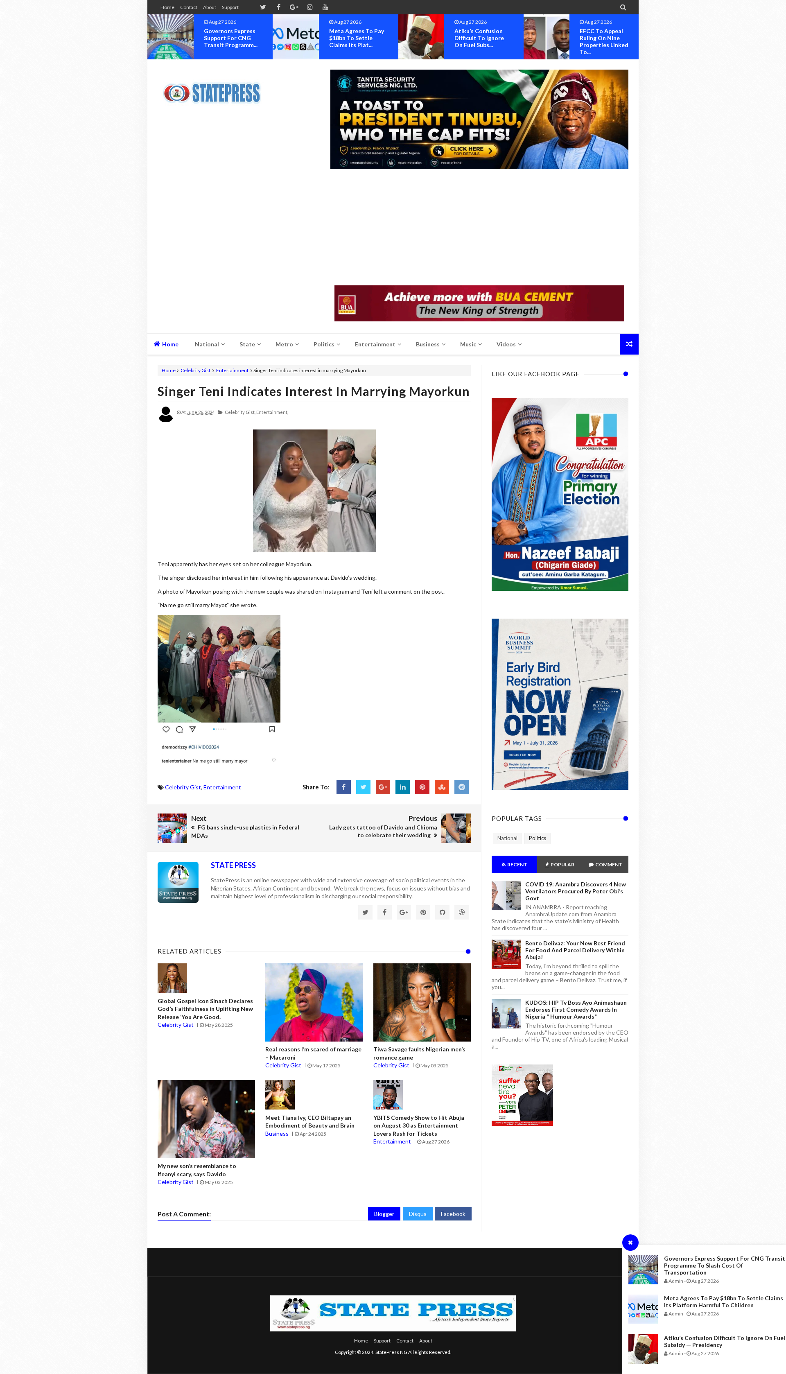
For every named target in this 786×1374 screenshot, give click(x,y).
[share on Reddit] (461, 787)
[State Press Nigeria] (216, 88)
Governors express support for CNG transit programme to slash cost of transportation (724, 1265)
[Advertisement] (479, 228)
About (209, 7)
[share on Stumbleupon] (442, 787)
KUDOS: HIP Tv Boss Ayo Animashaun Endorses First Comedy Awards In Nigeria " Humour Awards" (576, 1009)
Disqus (418, 1213)
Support (230, 7)
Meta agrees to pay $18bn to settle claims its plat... (231, 37)
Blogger (384, 1213)
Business (277, 1133)
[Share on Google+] (383, 787)
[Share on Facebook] (344, 787)
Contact (188, 7)
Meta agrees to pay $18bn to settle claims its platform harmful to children (723, 1301)
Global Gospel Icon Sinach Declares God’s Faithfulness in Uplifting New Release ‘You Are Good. (205, 1008)
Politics (537, 838)
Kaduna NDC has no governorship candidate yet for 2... (609, 37)
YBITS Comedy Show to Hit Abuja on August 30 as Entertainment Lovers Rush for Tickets (418, 1125)
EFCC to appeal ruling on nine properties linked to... (478, 41)
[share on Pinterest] (422, 787)
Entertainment (232, 370)
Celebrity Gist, (240, 412)
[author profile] (166, 420)
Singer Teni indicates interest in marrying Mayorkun (314, 391)
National (507, 838)
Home (167, 7)
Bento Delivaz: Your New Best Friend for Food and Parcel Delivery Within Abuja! (575, 950)
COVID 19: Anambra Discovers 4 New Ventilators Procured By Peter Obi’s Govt (575, 891)
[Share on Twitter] (363, 787)
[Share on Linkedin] (402, 787)
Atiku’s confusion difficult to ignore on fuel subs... (354, 37)
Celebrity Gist (195, 370)
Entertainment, (272, 412)
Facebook (453, 1213)
